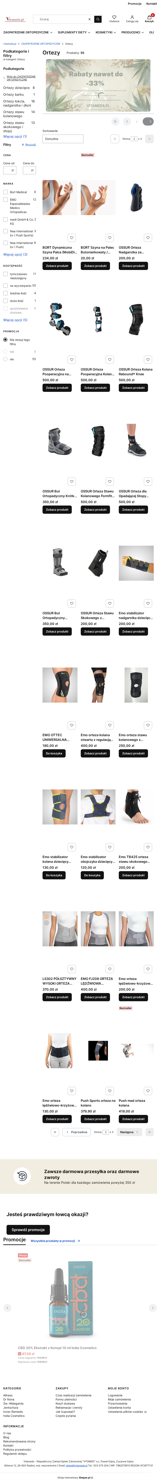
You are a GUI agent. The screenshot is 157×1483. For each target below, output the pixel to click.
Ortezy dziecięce (19, 88)
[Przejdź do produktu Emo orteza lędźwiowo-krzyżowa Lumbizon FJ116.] (60, 1051)
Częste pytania (66, 1415)
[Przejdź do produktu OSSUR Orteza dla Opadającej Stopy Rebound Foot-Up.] (136, 441)
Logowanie (115, 1395)
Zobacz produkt (57, 266)
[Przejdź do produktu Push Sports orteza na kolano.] (98, 1051)
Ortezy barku (19, 94)
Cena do (28, 163)
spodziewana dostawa (19, 310)
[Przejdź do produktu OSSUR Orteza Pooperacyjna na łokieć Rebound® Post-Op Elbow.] (60, 319)
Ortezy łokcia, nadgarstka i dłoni (19, 103)
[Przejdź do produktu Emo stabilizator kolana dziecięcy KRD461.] (60, 807)
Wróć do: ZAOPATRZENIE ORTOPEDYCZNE (21, 78)
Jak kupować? (65, 1411)
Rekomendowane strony (19, 1441)
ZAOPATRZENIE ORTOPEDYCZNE (40, 43)
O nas (7, 1433)
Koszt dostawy (65, 1403)
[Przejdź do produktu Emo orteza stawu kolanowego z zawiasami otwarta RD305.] (136, 685)
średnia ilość (18, 293)
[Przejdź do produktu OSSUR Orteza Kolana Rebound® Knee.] (136, 319)
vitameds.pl (9, 43)
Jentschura (10, 1407)
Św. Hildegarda (13, 1403)
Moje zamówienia (119, 1399)
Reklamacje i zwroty (69, 1407)
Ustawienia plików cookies (126, 1411)
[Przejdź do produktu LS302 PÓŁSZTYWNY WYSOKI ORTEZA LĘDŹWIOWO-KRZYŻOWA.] (60, 929)
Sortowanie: (50, 131)
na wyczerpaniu (20, 285)
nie (12, 359)
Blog (6, 1437)
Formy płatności (66, 1399)
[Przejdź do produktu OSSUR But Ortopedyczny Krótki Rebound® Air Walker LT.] (60, 441)
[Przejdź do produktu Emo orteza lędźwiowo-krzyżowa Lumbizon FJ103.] (136, 929)
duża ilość (17, 301)
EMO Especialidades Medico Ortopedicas (20, 206)
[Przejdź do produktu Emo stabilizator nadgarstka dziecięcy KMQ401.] (136, 563)
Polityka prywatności (17, 1449)
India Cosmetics (14, 1415)
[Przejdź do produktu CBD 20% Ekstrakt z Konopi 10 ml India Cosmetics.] (69, 1298)
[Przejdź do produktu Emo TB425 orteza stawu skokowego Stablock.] (136, 807)
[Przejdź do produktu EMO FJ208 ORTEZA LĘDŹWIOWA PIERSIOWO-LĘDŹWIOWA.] (98, 929)
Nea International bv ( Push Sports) (21, 233)
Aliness (7, 1395)
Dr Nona (8, 1399)
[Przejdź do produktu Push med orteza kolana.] (136, 1051)
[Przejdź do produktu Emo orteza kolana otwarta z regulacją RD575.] (98, 685)
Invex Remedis (13, 1411)
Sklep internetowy (73, 1477)
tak (12, 351)
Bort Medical (18, 192)
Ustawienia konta (119, 1407)
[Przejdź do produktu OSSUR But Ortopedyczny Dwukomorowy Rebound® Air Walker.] (60, 563)
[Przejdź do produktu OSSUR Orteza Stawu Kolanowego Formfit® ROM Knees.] (98, 441)
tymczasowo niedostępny (18, 276)
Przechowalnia (117, 1403)
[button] (98, 19)
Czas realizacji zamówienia (73, 1395)
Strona (126, 138)
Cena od (9, 163)
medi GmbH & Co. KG (22, 221)
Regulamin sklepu (15, 1453)
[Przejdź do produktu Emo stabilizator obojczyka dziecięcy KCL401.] (98, 807)
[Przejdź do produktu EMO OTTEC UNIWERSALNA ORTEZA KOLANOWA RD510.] (60, 685)
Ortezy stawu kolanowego (19, 114)
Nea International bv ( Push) (21, 245)
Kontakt (8, 1445)
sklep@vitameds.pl (76, 1465)
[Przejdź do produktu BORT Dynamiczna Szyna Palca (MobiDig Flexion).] (60, 197)
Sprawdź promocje (28, 1230)
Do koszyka (54, 753)
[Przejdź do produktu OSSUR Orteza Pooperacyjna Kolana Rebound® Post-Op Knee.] (98, 319)
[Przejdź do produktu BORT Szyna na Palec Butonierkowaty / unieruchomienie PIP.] (98, 197)
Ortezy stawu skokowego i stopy (19, 127)
